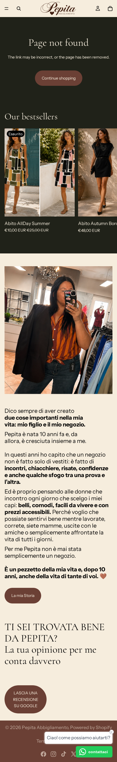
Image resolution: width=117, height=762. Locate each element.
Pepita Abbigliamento (45, 727)
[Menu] (6, 8)
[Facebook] (43, 754)
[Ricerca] (18, 8)
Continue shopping (59, 78)
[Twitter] (73, 754)
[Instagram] (53, 754)
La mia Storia (22, 595)
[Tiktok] (63, 754)
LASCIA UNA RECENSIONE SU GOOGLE (25, 699)
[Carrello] (110, 8)
